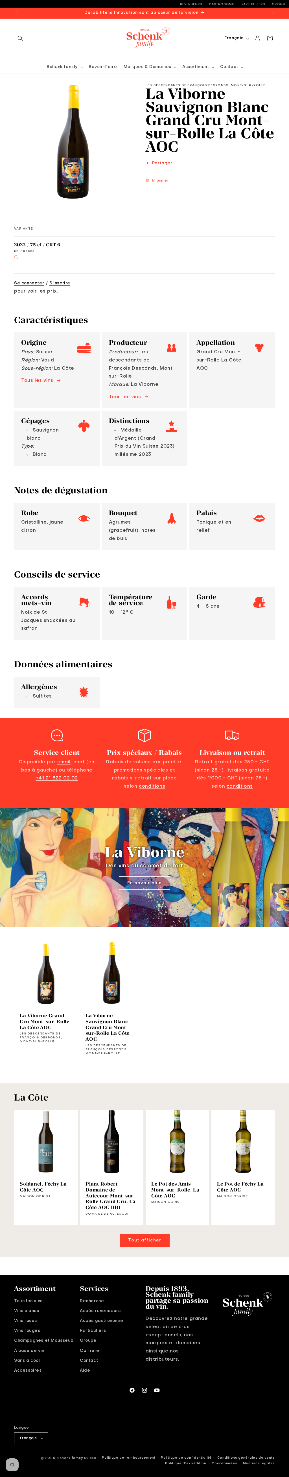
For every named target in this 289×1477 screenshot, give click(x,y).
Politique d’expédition (185, 1463)
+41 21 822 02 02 (57, 778)
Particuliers (253, 4)
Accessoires (28, 1371)
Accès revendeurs (100, 1311)
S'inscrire (59, 283)
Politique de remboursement (128, 1457)
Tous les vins (37, 380)
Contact (89, 1361)
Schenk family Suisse (77, 1458)
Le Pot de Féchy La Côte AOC (240, 1187)
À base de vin (29, 1351)
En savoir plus (144, 883)
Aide (85, 1371)
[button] (20, 38)
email (64, 762)
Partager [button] (162, 163)
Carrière (89, 1351)
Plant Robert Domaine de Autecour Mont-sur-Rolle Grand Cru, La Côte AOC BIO (111, 1195)
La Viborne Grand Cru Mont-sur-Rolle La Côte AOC (44, 1021)
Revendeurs (191, 4)
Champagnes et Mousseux (43, 1341)
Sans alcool (27, 1361)
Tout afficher (144, 1240)
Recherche (92, 1301)
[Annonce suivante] (273, 13)
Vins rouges (27, 1331)
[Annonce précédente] (16, 13)
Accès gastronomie (101, 1321)
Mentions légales (259, 1463)
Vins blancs (26, 1311)
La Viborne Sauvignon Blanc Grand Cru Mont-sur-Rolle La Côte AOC (108, 1027)
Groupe (279, 4)
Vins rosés (25, 1321)
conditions (152, 786)
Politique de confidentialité (186, 1457)
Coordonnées (224, 1463)
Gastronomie (222, 4)
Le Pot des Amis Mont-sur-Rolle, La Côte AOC (175, 1190)
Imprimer (160, 180)
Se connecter (29, 283)
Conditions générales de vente (246, 1457)
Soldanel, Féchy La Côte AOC (43, 1187)
